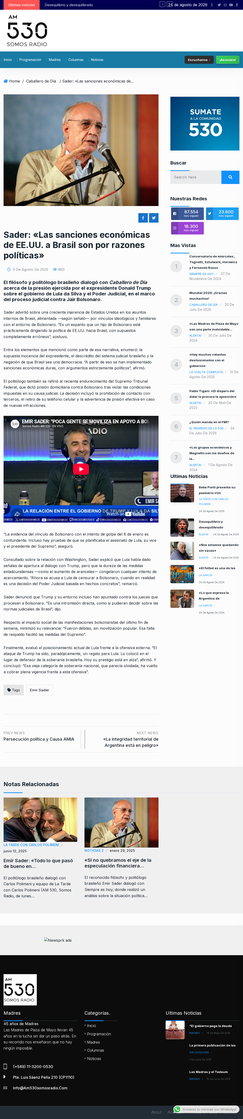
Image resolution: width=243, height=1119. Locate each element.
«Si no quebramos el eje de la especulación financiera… (117, 863)
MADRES (194, 1033)
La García (205, 575)
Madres (55, 60)
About (156, 1112)
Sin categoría (199, 1052)
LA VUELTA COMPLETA (206, 372)
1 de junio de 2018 (200, 1059)
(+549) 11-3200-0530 (33, 1066)
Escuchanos (198, 59)
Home (14, 81)
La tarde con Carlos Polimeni (214, 501)
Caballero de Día (41, 81)
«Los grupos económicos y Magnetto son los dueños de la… (211, 453)
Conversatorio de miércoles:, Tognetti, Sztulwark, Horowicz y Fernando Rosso (213, 262)
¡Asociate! (228, 60)
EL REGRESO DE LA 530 (206, 428)
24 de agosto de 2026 (211, 511)
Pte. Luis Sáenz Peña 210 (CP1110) (43, 1077)
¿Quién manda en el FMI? (209, 422)
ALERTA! (195, 335)
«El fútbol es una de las (217, 568)
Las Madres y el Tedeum (208, 1072)
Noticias (97, 60)
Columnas (76, 60)
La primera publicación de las (212, 1045)
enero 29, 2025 (122, 850)
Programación (30, 60)
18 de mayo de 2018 (218, 1033)
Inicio (8, 60)
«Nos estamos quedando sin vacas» (76, 5)
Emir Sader (39, 690)
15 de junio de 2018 (218, 1079)
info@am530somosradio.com (40, 1088)
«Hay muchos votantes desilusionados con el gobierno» (207, 360)
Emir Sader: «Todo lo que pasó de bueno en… (38, 863)
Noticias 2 (94, 850)
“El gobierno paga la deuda (210, 1026)
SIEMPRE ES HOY (201, 274)
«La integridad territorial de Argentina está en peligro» (130, 739)
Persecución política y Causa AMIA (39, 736)
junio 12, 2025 (15, 851)
